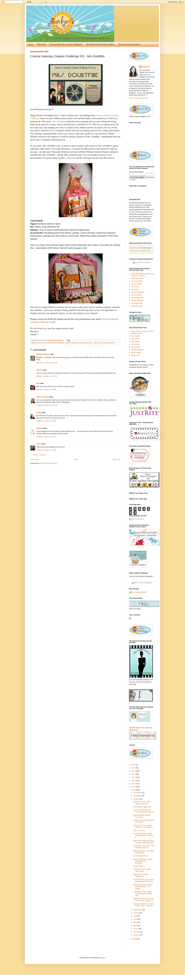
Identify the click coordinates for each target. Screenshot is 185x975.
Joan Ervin (135, 289)
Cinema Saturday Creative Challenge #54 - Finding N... (143, 835)
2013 (134, 777)
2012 (134, 780)
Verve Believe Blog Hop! (142, 807)
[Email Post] (68, 340)
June (135, 919)
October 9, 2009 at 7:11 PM (46, 450)
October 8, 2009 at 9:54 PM (46, 437)
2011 (134, 784)
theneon (39, 428)
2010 (134, 787)
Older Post (116, 459)
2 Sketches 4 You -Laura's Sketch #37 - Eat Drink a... (143, 826)
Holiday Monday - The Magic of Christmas (143, 852)
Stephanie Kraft (136, 306)
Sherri (38, 444)
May (135, 922)
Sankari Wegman (137, 300)
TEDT (95, 343)
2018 (134, 765)
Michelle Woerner (43, 354)
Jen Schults (135, 344)
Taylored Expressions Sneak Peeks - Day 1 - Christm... (143, 905)
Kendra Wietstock (137, 292)
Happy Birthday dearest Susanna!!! (141, 816)
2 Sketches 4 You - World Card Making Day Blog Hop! (142, 894)
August (136, 913)
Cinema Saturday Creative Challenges (66, 44)
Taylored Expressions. (85, 343)
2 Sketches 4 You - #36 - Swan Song (142, 870)
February (136, 932)
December (137, 793)
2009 (134, 790)
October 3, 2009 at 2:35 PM (46, 390)
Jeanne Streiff (136, 284)
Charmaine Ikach (137, 278)
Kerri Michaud (136, 295)
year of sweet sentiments (106, 343)
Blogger (102, 958)
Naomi (38, 412)
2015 (134, 771)
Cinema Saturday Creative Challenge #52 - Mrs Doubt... (143, 887)
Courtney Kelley (137, 281)
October (136, 799)
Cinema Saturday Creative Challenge (65, 343)
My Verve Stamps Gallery (129, 44)
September (137, 910)
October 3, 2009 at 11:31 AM (46, 376)
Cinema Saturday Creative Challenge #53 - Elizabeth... (143, 861)
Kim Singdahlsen (137, 298)
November (137, 796)
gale (38, 383)
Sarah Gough (136, 352)
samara (39, 370)
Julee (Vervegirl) (42, 397)
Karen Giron (135, 347)
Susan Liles (135, 355)
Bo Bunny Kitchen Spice (44, 343)
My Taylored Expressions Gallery (100, 44)
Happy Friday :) (138, 866)
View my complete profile (138, 98)
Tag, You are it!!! (139, 830)
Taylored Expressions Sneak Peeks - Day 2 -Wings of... (143, 900)
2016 (134, 768)
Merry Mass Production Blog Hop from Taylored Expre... (144, 841)
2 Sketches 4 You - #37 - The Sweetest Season (143, 847)
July (135, 916)
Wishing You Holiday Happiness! (140, 875)
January (136, 935)
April (135, 926)
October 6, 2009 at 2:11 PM (46, 421)
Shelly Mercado (137, 303)
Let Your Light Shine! (140, 856)
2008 (134, 939)
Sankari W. (146, 67)
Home (30, 44)
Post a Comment (40, 455)
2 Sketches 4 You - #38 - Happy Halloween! (142, 803)
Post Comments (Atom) (48, 463)
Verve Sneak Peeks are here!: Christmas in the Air (143, 811)
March (135, 929)
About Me (41, 44)
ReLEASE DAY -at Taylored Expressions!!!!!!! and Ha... (143, 880)
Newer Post (35, 459)
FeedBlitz (132, 180)
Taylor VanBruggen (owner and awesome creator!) (142, 275)
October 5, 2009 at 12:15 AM (46, 405)
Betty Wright (135, 341)
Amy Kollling (135, 336)
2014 (134, 774)
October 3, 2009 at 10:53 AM (46, 363)
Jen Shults (135, 287)
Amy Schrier (135, 339)
